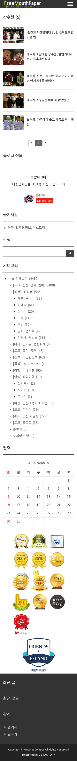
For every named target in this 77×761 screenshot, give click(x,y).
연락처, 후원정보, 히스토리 (26, 228)
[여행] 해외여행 (27, 377)
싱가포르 (26, 383)
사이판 (25, 390)
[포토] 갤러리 (25, 410)
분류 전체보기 (23, 279)
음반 (24, 325)
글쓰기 (12, 734)
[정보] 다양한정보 (28, 357)
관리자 (12, 727)
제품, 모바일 (30, 298)
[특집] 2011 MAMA (29, 364)
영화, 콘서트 (29, 331)
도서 (23, 318)
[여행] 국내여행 (27, 370)
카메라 (25, 305)
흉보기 (20, 429)
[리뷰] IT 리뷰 (27, 292)
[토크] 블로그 (25, 423)
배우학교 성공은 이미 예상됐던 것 (48, 100)
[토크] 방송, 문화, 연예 (33, 285)
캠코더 (25, 311)
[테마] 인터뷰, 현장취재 (33, 344)
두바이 (24, 397)
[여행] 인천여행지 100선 (33, 403)
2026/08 (38, 463)
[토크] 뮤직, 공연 (28, 351)
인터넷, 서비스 (32, 338)
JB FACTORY (47, 754)
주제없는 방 (23, 436)
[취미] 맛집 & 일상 (29, 416)
